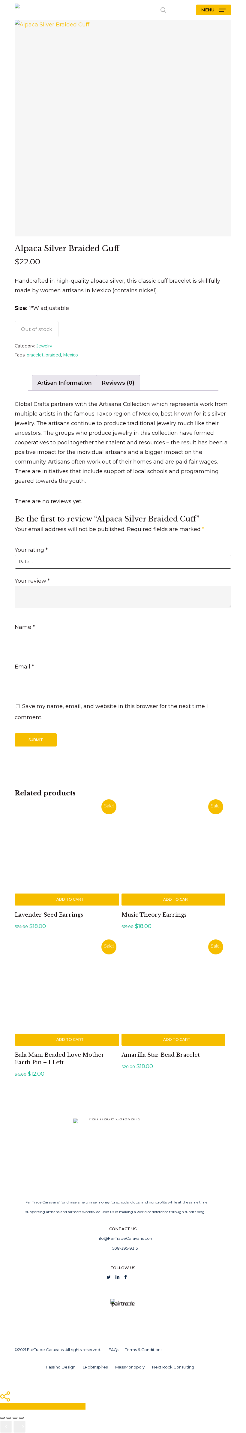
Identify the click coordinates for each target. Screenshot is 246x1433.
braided (53, 355)
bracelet (35, 355)
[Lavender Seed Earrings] (66, 854)
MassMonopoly (130, 1367)
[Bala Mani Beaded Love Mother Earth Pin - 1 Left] (66, 994)
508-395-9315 (124, 1248)
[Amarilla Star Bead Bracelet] (173, 994)
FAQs (114, 1349)
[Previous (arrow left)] (6, 1427)
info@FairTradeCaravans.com (125, 1238)
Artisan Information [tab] (65, 383)
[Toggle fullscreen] (8, 1418)
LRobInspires (95, 1367)
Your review (32, 581)
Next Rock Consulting (173, 1367)
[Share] (15, 1418)
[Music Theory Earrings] (173, 854)
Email (24, 666)
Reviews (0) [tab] (118, 383)
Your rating (31, 550)
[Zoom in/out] (2, 1418)
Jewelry (44, 346)
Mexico (70, 355)
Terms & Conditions (143, 1349)
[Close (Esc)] (21, 1418)
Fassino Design (60, 1367)
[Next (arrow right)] (20, 1427)
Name (25, 627)
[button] (213, 10)
